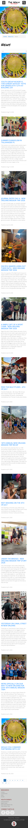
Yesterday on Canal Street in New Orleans (14, 624)
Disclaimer (17, 817)
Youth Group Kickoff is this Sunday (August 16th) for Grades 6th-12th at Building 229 (13, 84)
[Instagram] (12, 812)
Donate (2, 796)
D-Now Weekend (5, 801)
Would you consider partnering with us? (11, 748)
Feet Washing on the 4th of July (12, 504)
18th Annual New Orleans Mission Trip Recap (13, 444)
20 (6, 783)
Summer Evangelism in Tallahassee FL (11, 141)
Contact (3, 792)
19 (2, 783)
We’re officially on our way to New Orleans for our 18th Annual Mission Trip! (13, 686)
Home (5, 36)
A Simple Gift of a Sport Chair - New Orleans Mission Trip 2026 (12, 326)
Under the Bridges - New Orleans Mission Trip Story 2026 (14, 560)
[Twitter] (8, 812)
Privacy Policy (11, 817)
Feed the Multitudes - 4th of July (13, 388)
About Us (10, 36)
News (2, 795)
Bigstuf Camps (4, 803)
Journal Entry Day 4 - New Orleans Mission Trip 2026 (13, 199)
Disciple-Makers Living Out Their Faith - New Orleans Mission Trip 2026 (13, 268)
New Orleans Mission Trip (6, 804)
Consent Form (4, 793)
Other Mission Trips (5, 806)
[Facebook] (3, 812)
